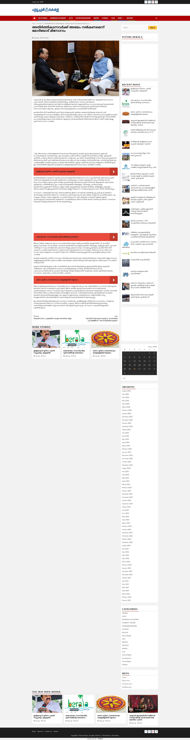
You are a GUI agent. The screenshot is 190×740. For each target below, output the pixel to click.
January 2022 (126, 568)
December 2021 (127, 571)
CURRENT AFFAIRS (128, 623)
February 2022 (127, 565)
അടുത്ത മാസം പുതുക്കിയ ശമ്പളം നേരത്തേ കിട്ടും (53, 317)
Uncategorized (126, 658)
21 (144, 365)
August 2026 (126, 391)
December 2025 (127, 417)
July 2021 (125, 581)
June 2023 (125, 513)
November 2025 (127, 420)
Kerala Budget (126, 636)
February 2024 (127, 488)
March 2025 (126, 446)
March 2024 (126, 484)
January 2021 (126, 600)
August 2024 (126, 468)
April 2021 (125, 591)
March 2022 (126, 562)
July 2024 (125, 472)
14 (144, 361)
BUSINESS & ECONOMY (58, 18)
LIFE (123, 639)
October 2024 (126, 462)
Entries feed (126, 681)
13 (139, 361)
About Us (40, 731)
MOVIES (96, 18)
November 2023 (127, 497)
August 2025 (126, 430)
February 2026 (127, 410)
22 (149, 365)
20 (139, 365)
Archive (130, 18)
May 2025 (125, 439)
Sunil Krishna (45, 38)
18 (130, 365)
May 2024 (125, 478)
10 (125, 361)
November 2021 (127, 575)
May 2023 (125, 517)
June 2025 (125, 436)
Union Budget (126, 661)
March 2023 (126, 523)
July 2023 (125, 510)
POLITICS (125, 645)
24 (125, 369)
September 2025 (127, 426)
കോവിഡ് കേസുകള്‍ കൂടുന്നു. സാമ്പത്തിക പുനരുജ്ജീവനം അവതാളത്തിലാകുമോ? (102, 318)
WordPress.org (126, 687)
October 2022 (126, 539)
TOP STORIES (42, 18)
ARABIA (125, 613)
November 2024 (127, 459)
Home (34, 731)
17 (125, 365)
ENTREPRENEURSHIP (83, 18)
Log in (124, 677)
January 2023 (126, 530)
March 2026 (126, 407)
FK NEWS (105, 18)
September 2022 (127, 542)
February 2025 (127, 449)
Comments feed (127, 684)
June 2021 (125, 584)
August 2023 (126, 507)
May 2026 (125, 401)
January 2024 (126, 491)
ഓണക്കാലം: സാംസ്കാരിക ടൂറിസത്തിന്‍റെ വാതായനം (74, 352)
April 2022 (125, 559)
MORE (120, 18)
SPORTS (124, 649)
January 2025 (126, 452)
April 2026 (125, 404)
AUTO (71, 18)
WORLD (125, 665)
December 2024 (127, 455)
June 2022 (125, 552)
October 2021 (126, 578)
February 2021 (127, 597)
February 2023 (127, 526)
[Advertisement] (76, 138)
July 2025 (125, 433)
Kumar (44, 356)
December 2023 (127, 494)
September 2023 (127, 504)
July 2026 (125, 394)
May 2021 (125, 588)
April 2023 (125, 520)
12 (134, 361)
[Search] (156, 18)
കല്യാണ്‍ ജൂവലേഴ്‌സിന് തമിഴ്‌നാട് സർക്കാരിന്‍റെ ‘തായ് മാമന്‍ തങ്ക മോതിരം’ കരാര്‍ (142, 718)
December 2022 (127, 533)
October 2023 (126, 501)
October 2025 (126, 423)
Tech (123, 652)
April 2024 (125, 481)
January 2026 (126, 414)
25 (130, 369)
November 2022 (127, 536)
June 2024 (125, 475)
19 (134, 365)
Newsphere (105, 736)
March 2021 (126, 594)
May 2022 (125, 555)
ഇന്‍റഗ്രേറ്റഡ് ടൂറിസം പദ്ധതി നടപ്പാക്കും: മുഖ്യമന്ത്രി (44, 352)
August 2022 (126, 546)
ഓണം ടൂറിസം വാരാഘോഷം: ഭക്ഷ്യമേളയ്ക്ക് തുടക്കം (104, 352)
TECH (113, 18)
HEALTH (125, 633)
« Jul (123, 378)
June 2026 (125, 397)
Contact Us (48, 731)
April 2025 (125, 443)
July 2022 (125, 549)
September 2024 (127, 465)
